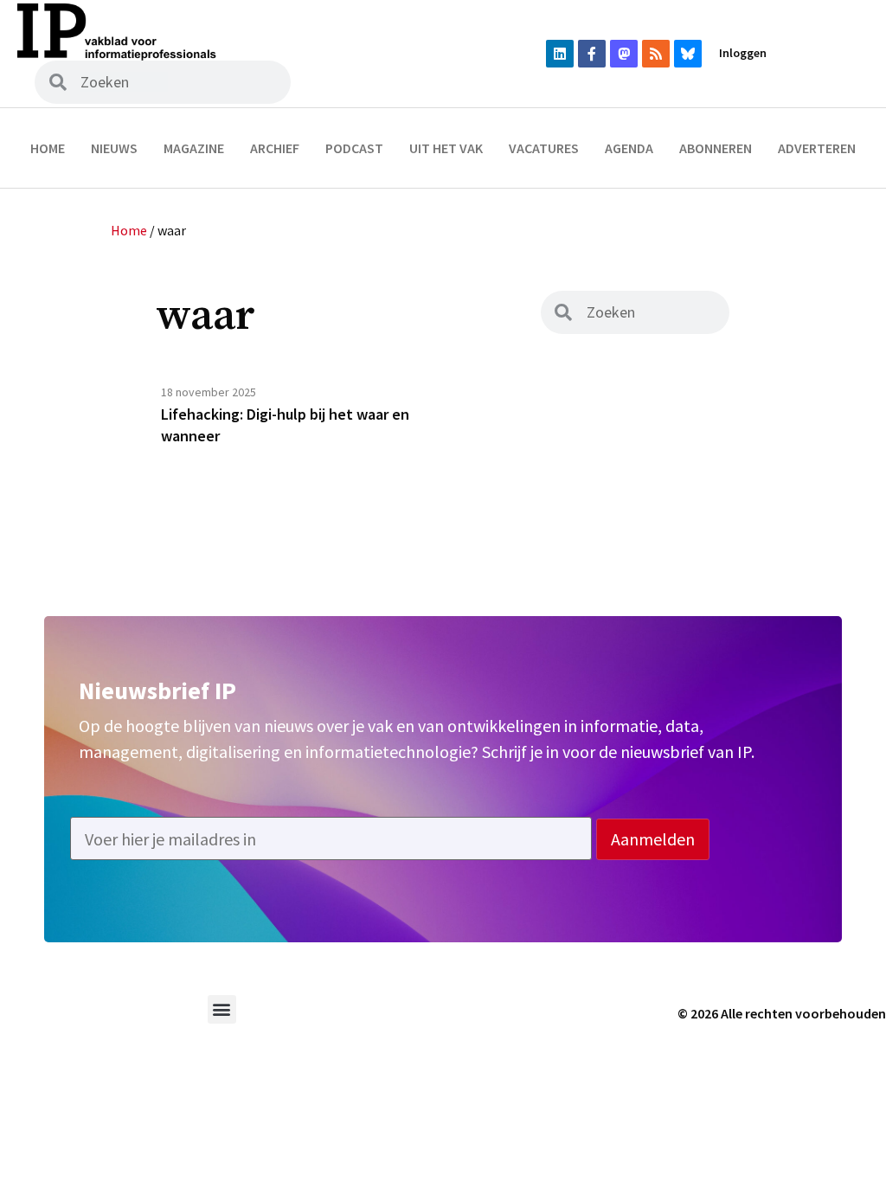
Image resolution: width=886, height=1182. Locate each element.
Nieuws (114, 148)
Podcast (354, 148)
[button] (222, 1009)
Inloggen (743, 53)
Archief (274, 148)
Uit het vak (446, 148)
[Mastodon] (624, 53)
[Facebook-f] (592, 53)
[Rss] (656, 53)
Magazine (194, 148)
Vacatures (544, 148)
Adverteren (817, 148)
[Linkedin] (560, 53)
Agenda (629, 148)
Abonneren (715, 148)
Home (47, 148)
